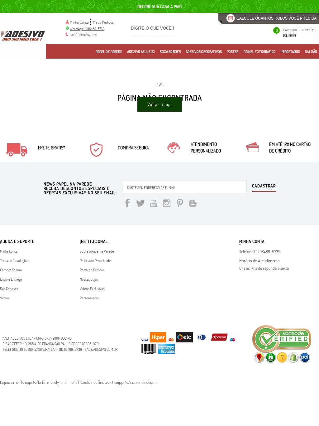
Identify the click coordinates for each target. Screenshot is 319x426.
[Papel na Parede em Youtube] (153, 204)
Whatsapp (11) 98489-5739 (62, 349)
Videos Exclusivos (92, 288)
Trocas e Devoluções (14, 260)
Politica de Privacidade (95, 260)
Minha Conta (79, 22)
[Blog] (193, 204)
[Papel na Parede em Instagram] (167, 204)
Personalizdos (90, 297)
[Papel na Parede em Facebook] (127, 204)
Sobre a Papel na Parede (97, 251)
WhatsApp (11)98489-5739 (87, 28)
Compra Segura (11, 269)
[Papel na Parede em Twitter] (140, 204)
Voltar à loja (159, 104)
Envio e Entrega (11, 279)
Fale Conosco (9, 288)
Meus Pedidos (103, 22)
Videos (5, 297)
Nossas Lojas (89, 279)
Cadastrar (264, 186)
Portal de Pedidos (92, 269)
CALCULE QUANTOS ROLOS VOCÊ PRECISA (276, 18)
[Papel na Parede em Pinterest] (180, 204)
